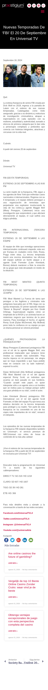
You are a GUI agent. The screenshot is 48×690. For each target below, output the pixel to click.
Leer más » (13, 563)
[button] (42, 11)
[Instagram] (34, 6)
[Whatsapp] (43, 6)
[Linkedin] (39, 6)
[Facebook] (29, 6)
